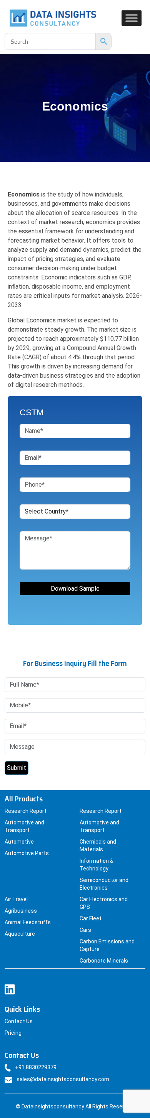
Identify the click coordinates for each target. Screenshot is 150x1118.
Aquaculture (20, 934)
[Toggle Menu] (131, 17)
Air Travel (16, 899)
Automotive (19, 842)
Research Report (26, 811)
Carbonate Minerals (104, 961)
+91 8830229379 (36, 1067)
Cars (85, 930)
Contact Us (19, 1021)
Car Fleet (91, 918)
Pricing (13, 1033)
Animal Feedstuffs (28, 922)
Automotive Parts (27, 853)
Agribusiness (21, 911)
